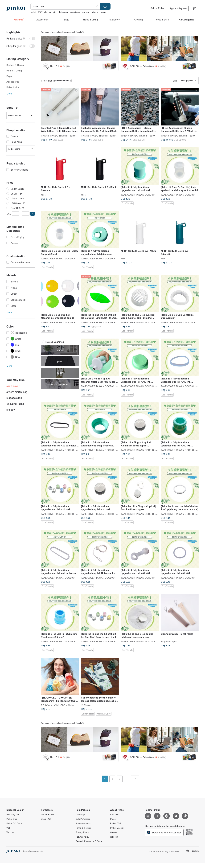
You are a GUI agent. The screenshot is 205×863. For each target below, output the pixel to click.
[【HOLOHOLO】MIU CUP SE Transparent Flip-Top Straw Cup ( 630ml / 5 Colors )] (60, 676)
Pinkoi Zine (11, 819)
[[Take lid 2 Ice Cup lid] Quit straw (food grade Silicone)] (60, 613)
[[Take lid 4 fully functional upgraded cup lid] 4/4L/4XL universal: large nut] (140, 357)
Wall (8, 828)
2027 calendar (44, 12)
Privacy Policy (82, 832)
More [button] (9, 93)
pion (55, 12)
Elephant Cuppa (169, 641)
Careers (113, 832)
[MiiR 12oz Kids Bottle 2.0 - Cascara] (60, 166)
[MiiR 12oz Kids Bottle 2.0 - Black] (100, 166)
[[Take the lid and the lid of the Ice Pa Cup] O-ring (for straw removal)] (180, 485)
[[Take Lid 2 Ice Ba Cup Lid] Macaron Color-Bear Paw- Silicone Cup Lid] (100, 357)
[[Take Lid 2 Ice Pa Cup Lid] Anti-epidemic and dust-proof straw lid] (180, 166)
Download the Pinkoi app (166, 832)
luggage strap (14, 398)
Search (105, 6)
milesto (95, 12)
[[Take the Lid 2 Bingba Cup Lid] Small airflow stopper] (140, 485)
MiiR (43, 194)
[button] (32, 214)
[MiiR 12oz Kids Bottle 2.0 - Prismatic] (180, 230)
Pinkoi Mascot (116, 828)
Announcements (83, 823)
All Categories (12, 814)
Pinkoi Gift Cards (14, 823)
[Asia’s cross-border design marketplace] (15, 8)
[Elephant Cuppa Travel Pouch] (180, 613)
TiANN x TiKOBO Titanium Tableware (60, 135)
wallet (33, 12)
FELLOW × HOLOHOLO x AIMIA (57, 705)
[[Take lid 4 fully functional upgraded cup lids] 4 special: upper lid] (100, 230)
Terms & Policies (83, 828)
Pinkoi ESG (115, 823)
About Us (114, 814)
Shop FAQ (46, 819)
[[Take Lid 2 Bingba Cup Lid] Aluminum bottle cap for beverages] (140, 421)
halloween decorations (69, 12)
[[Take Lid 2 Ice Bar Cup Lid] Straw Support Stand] (60, 230)
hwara (103, 12)
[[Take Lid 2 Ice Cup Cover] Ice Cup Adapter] (180, 293)
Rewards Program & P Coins (89, 841)
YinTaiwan (86, 705)
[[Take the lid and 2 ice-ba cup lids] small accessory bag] (140, 613)
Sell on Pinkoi (157, 8)
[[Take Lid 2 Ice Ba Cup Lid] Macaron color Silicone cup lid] (60, 293)
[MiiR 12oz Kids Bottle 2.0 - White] (140, 230)
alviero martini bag (16, 392)
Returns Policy (82, 837)
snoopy (10, 409)
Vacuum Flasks (15, 404)
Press (113, 819)
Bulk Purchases (83, 819)
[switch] (20, 38)
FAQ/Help (80, 814)
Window (10, 832)
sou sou (85, 12)
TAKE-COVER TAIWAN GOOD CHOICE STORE (145, 194)
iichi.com (114, 837)
